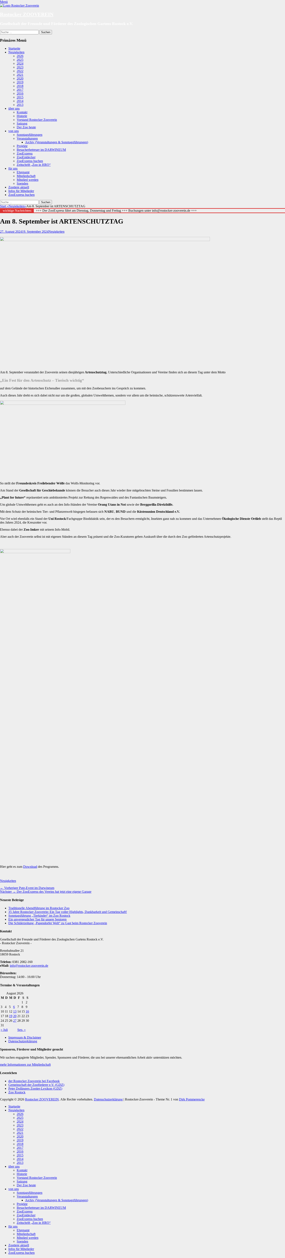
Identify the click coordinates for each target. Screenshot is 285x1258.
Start (4, 206)
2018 (20, 86)
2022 (20, 71)
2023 (20, 67)
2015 (20, 97)
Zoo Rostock (16, 1092)
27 (14, 1020)
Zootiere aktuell (18, 187)
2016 (20, 93)
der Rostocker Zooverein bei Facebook (34, 1081)
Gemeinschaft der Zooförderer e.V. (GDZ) (36, 1085)
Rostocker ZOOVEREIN (26, 14)
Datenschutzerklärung (22, 1041)
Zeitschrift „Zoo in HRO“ (34, 164)
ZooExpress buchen (30, 161)
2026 (20, 56)
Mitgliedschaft (26, 176)
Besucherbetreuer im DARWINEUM (41, 149)
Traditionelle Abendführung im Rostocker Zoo (38, 908)
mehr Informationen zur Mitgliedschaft (25, 1064)
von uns (13, 131)
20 (14, 1016)
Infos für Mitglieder (21, 191)
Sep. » (21, 1030)
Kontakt (22, 112)
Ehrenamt (23, 172)
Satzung (22, 123)
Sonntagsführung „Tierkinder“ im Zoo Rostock (39, 915)
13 (14, 1011)
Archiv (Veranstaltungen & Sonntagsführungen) (56, 142)
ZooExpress (25, 153)
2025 (20, 59)
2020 (20, 78)
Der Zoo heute (26, 127)
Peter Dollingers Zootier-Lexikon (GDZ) (35, 1088)
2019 (20, 82)
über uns (14, 108)
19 (10, 1016)
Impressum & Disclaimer (24, 1037)
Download (30, 866)
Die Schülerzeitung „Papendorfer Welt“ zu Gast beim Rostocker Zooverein (57, 923)
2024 (20, 63)
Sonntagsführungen (29, 134)
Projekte (22, 146)
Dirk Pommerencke (192, 1099)
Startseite (14, 48)
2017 (20, 89)
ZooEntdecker (26, 157)
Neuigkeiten (16, 52)
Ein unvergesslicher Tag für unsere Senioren (37, 919)
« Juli (4, 1030)
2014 (20, 101)
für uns (13, 168)
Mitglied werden (27, 179)
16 (27, 1011)
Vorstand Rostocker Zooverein (37, 119)
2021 (20, 74)
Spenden (22, 183)
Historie (22, 116)
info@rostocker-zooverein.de (29, 965)
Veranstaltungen (27, 138)
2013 (20, 104)
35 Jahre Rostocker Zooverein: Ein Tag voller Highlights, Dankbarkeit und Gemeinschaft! (67, 912)
